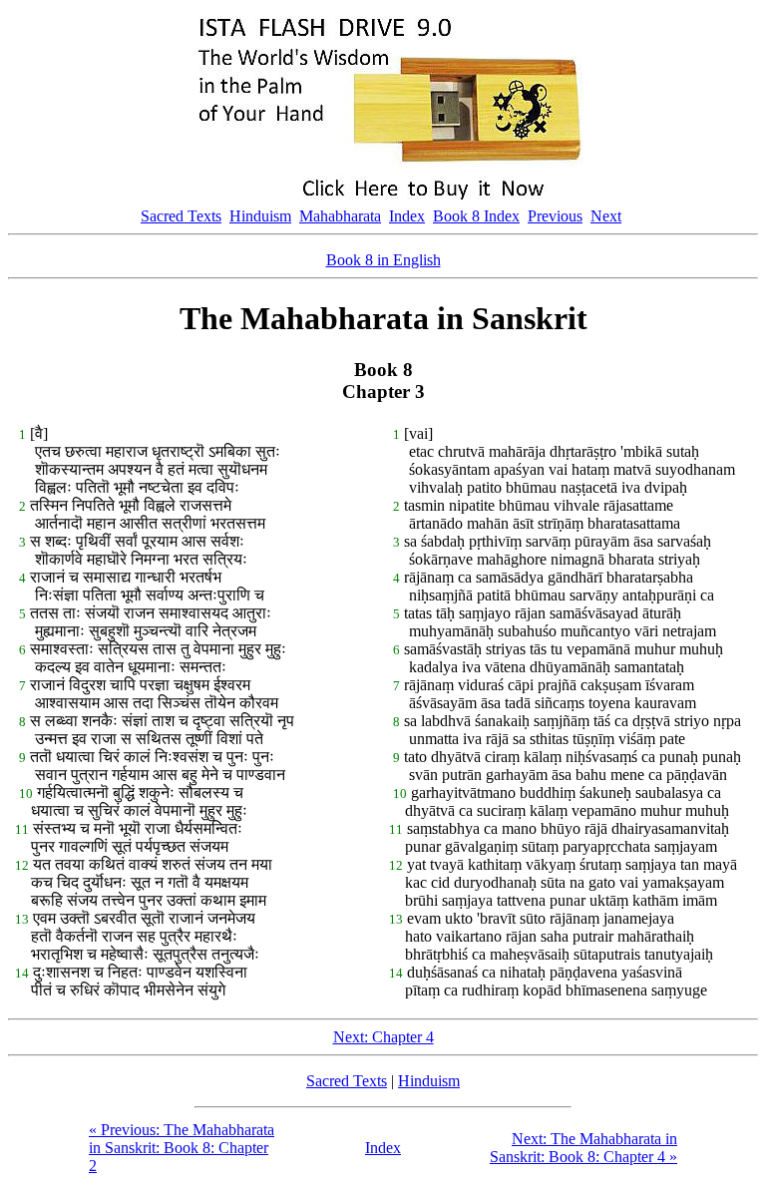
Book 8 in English (383, 259)
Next (605, 215)
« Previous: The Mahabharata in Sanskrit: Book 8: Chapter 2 (181, 1147)
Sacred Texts (181, 215)
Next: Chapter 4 (383, 1036)
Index (407, 215)
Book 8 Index (476, 215)
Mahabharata (340, 215)
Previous (555, 215)
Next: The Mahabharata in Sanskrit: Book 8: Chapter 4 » (583, 1147)
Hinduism (260, 215)
